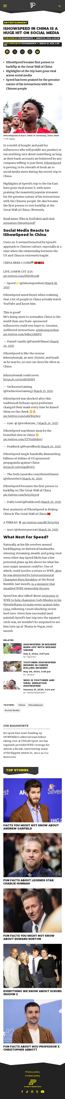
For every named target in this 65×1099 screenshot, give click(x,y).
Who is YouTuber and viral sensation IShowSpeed (39, 683)
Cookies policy (32, 1075)
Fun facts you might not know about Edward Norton (28, 937)
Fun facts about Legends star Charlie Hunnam (28, 882)
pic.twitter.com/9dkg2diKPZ (22, 334)
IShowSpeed (52, 163)
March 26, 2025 (51, 502)
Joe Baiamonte (25, 38)
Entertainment (15, 22)
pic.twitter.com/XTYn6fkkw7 (23, 439)
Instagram (32, 1091)
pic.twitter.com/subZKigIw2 (22, 416)
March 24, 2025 (48, 423)
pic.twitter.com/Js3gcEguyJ (21, 495)
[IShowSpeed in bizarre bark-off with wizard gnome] (12, 649)
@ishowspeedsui (47, 330)
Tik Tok (27, 1091)
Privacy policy (32, 1071)
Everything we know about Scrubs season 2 (32, 993)
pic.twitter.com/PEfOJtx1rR (21, 276)
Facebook (22, 1091)
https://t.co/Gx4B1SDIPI (19, 379)
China (21, 705)
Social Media (12, 710)
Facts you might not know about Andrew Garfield (31, 827)
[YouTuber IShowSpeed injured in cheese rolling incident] (12, 667)
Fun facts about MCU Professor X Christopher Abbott (31, 1048)
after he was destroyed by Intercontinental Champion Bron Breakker (32, 575)
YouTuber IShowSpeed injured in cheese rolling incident (39, 665)
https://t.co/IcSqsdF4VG (19, 467)
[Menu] (5, 5)
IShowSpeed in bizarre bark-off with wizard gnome (39, 647)
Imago (12, 139)
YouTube (42, 1091)
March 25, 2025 (43, 391)
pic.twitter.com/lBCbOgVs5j (40, 522)
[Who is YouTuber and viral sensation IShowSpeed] (12, 685)
